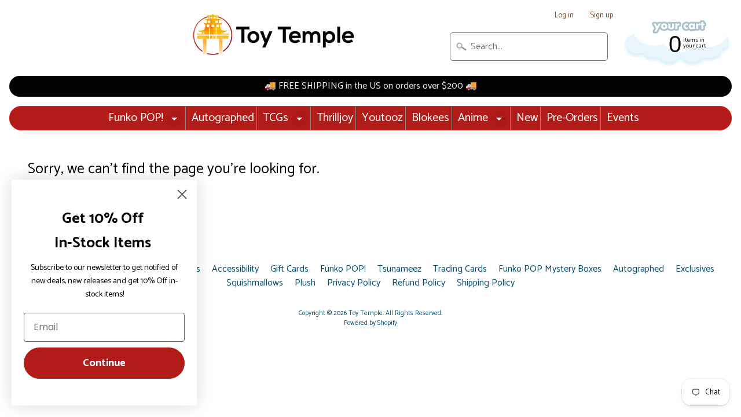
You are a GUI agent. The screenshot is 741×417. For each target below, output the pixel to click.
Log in (564, 16)
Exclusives (695, 269)
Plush (305, 283)
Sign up (601, 16)
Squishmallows (254, 283)
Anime (473, 117)
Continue (104, 363)
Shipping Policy (486, 283)
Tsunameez (399, 269)
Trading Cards (460, 269)
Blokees (430, 117)
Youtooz (382, 117)
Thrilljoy (335, 117)
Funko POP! (135, 117)
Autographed (223, 117)
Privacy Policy (353, 283)
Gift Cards (289, 269)
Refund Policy (418, 283)
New (527, 117)
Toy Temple (366, 313)
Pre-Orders (572, 117)
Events (623, 117)
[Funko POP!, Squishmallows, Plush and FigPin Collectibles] (275, 35)
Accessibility (235, 269)
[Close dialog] (182, 194)
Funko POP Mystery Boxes (549, 269)
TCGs (275, 117)
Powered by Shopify (370, 323)
